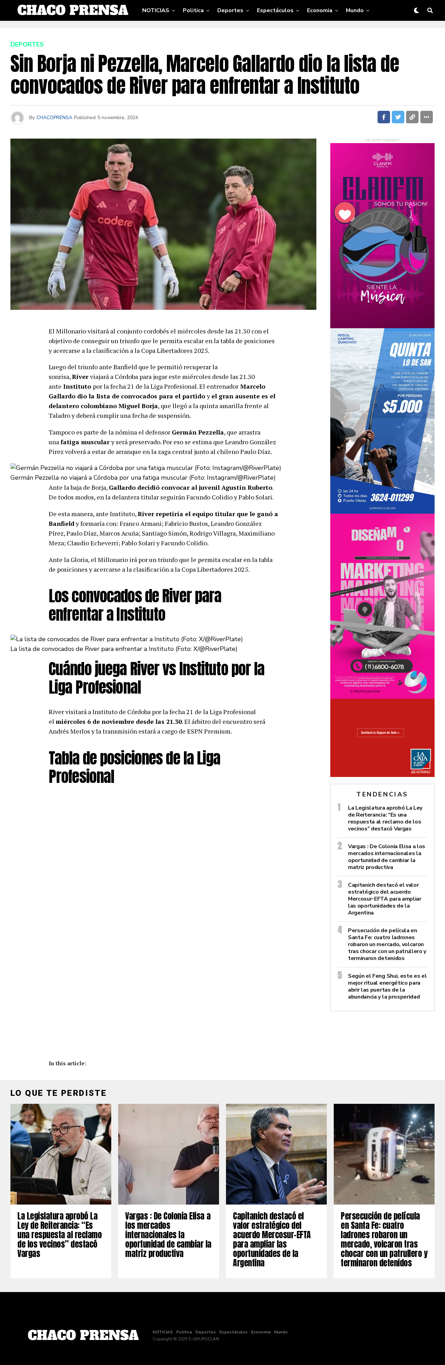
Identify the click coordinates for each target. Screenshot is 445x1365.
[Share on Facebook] (384, 117)
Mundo (355, 10)
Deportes (230, 10)
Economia (319, 10)
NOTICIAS (155, 10)
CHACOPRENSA (54, 117)
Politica (193, 10)
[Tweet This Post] (398, 117)
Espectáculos (275, 10)
